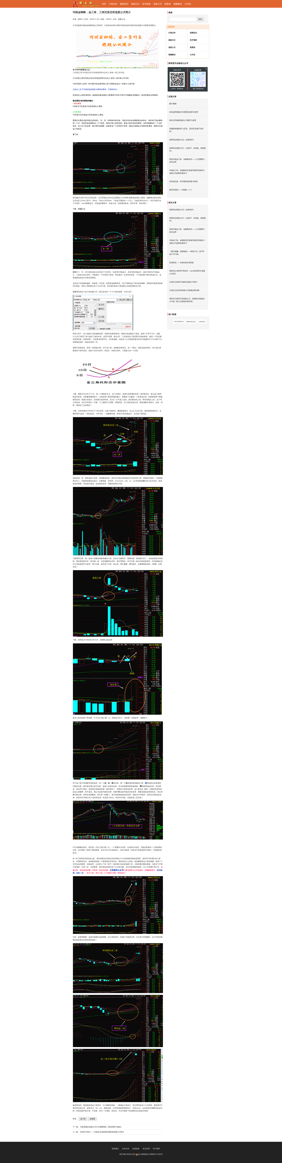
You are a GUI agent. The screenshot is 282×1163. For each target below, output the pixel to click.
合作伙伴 (125, 1148)
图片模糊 (172, 103)
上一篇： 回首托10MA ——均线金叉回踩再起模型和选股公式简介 (98, 1132)
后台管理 (146, 1148)
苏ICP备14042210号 (127, 1154)
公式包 (188, 3)
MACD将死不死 (179, 321)
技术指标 (146, 3)
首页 (104, 3)
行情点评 (113, 3)
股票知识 (124, 3)
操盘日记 (135, 3)
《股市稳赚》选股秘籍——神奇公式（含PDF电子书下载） (186, 252)
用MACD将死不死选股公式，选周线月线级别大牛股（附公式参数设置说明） (186, 300)
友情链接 (135, 1148)
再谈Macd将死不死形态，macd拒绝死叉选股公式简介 (187, 272)
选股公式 (157, 3)
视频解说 (177, 3)
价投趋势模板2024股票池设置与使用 (183, 112)
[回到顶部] (279, 1160)
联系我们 (115, 1148)
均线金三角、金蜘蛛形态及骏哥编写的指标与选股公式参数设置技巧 (187, 171)
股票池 (167, 3)
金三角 (83, 1119)
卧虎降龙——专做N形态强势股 (181, 262)
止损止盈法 (202, 321)
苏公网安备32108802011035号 (150, 1154)
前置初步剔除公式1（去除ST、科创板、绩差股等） (187, 149)
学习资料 (156, 1148)
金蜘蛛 (92, 1119)
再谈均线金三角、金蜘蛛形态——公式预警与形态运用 (187, 160)
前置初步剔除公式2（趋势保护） (182, 139)
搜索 (200, 19)
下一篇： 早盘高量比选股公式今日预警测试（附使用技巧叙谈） (97, 1127)
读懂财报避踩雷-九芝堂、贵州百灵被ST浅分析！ (186, 130)
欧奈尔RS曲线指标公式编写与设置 (182, 120)
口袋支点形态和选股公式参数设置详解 (184, 290)
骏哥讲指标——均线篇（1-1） (181, 190)
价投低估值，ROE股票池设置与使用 (183, 181)
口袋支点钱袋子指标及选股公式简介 (183, 282)
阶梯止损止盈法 (191, 321)
